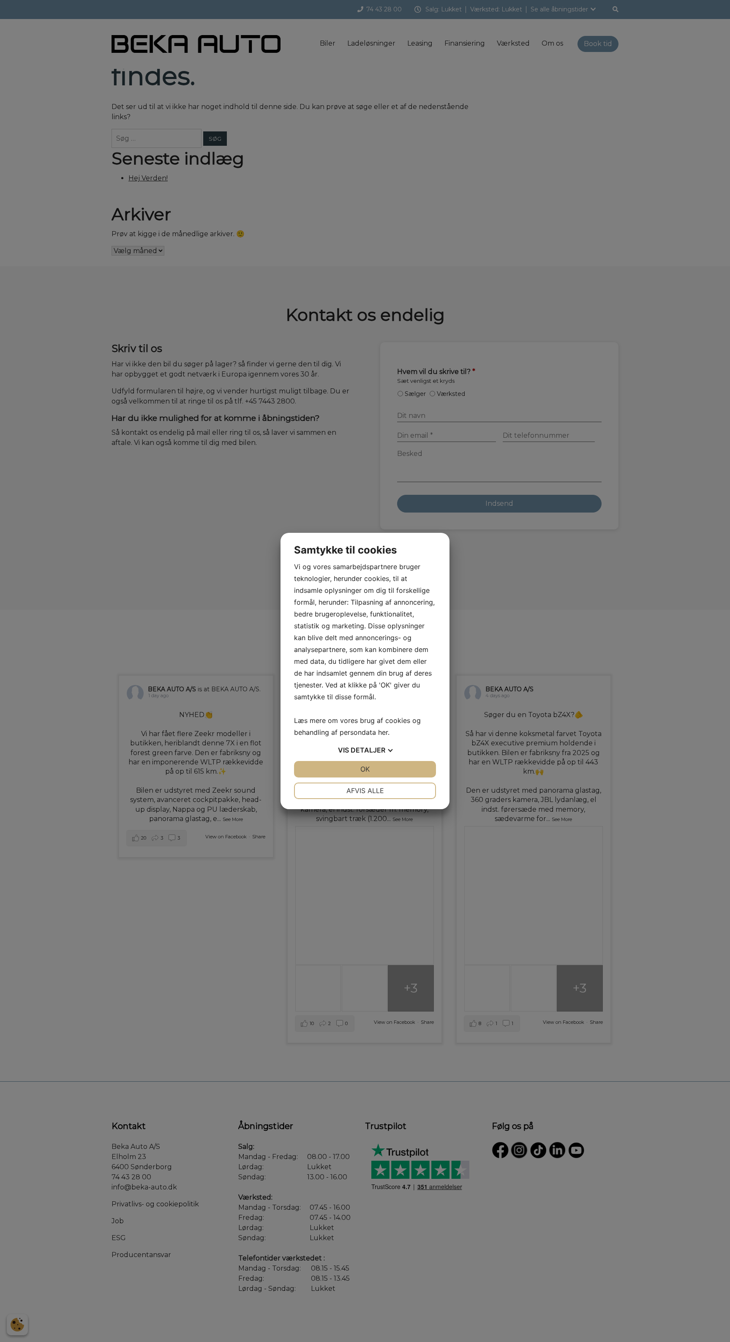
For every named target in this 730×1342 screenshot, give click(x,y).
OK (365, 769)
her (383, 732)
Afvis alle (365, 790)
